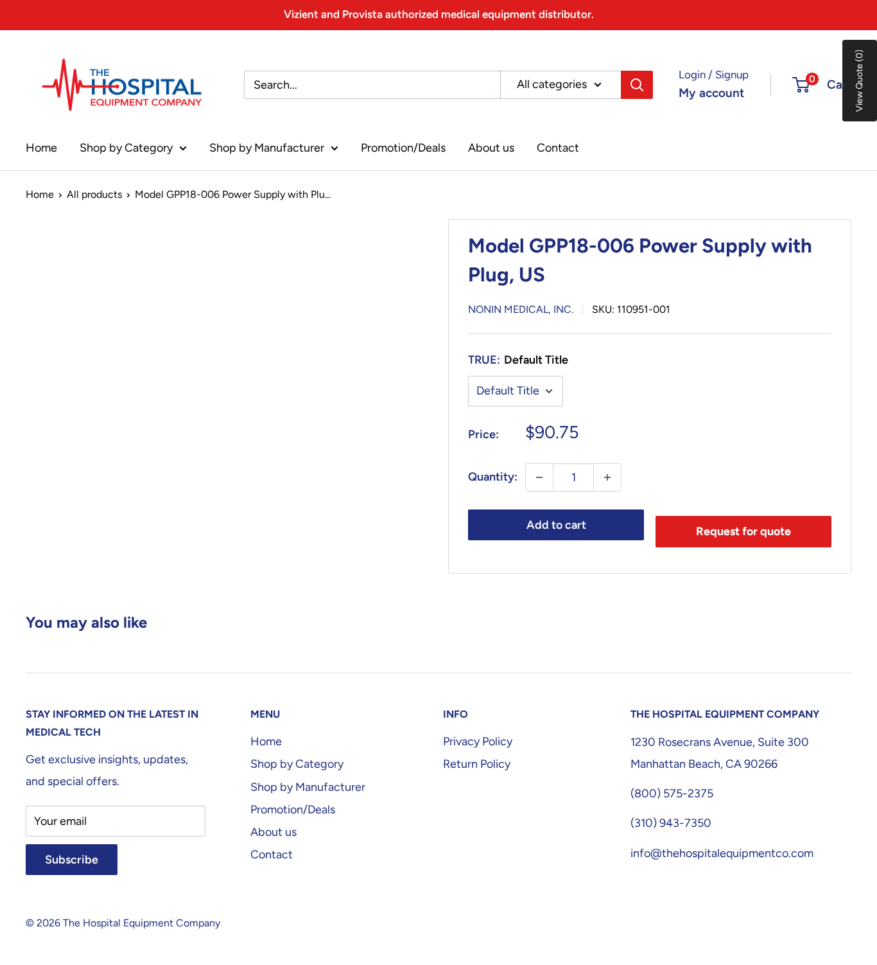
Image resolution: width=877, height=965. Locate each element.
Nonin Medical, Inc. (520, 309)
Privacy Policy (477, 741)
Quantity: (492, 477)
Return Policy (476, 764)
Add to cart (556, 525)
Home (41, 148)
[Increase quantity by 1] (607, 477)
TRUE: (518, 360)
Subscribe (71, 860)
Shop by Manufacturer (266, 148)
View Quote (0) (859, 80)
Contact (558, 148)
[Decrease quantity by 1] (539, 477)
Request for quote (743, 531)
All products (94, 194)
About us (491, 148)
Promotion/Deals (403, 148)
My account (711, 92)
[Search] (637, 85)
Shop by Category (126, 148)
